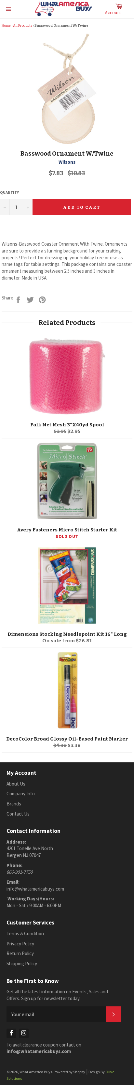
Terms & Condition (25, 933)
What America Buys (36, 1071)
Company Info (21, 793)
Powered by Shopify (69, 1071)
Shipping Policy (22, 963)
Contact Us (18, 814)
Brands (14, 804)
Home (6, 25)
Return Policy (20, 953)
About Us (16, 784)
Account (113, 12)
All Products (22, 25)
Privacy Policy (20, 943)
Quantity (9, 192)
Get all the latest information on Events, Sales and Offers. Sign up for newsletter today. (57, 994)
